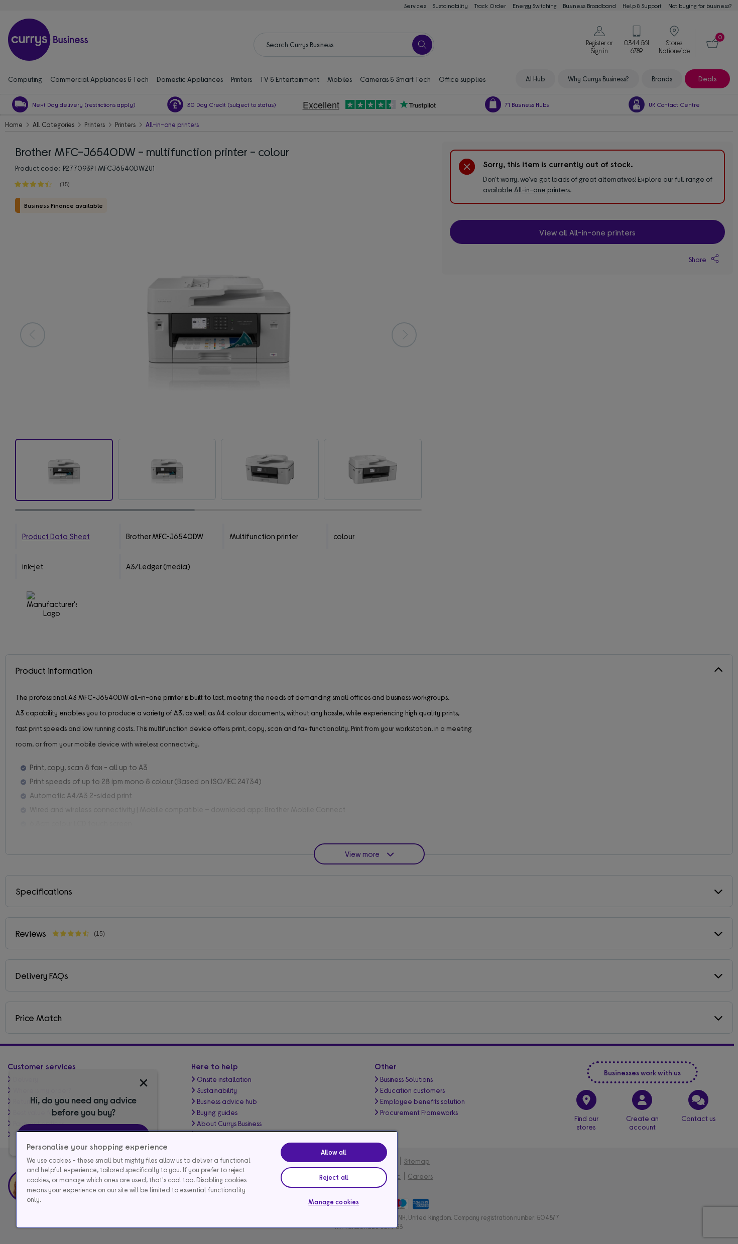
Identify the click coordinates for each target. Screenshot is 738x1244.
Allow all (333, 1152)
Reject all (333, 1177)
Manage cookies (333, 1202)
